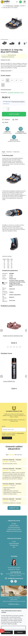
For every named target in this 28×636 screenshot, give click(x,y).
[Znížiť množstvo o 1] (8, 110)
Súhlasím (20, 632)
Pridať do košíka (14, 114)
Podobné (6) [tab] (16, 151)
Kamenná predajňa (14, 543)
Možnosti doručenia (6, 89)
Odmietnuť (7, 632)
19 (7, 346)
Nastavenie (13, 627)
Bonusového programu (18, 101)
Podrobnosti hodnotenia (7, 57)
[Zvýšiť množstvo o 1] (8, 108)
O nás (14, 541)
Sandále (11, 273)
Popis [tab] (3, 151)
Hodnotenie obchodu (14, 447)
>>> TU (14, 624)
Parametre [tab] (9, 151)
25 (20, 346)
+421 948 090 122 (15, 572)
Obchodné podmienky (14, 527)
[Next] (26, 330)
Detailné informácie (6, 70)
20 (10, 346)
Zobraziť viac (14, 508)
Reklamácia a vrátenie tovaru (14, 531)
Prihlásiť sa (7, 438)
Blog (14, 547)
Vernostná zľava (14, 545)
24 (17, 346)
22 (13, 346)
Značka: (5, 60)
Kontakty (14, 523)
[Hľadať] (16, 1)
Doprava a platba (14, 525)
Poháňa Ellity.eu (6, 103)
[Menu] (24, 1)
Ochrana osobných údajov (14, 529)
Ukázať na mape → (14, 604)
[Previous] (1, 330)
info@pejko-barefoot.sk (15, 578)
